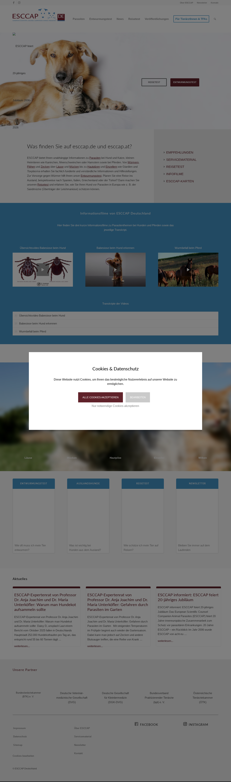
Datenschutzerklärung (107, 417)
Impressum (131, 417)
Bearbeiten (138, 397)
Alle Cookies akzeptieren (100, 397)
